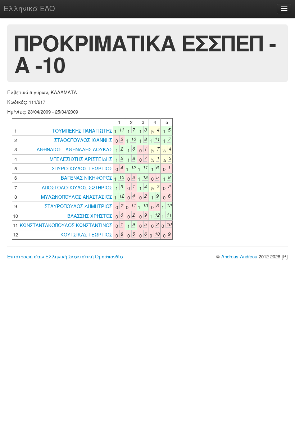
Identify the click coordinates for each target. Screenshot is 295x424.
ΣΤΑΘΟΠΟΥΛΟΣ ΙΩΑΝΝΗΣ (83, 140)
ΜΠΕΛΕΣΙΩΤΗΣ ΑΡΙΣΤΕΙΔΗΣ (81, 159)
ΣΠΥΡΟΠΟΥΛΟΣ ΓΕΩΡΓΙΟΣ (82, 168)
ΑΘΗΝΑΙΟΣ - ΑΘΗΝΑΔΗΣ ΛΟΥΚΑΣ (74, 149)
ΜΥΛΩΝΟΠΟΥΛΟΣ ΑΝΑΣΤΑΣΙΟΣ (76, 196)
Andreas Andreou (239, 256)
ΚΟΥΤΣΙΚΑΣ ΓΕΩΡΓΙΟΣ (86, 234)
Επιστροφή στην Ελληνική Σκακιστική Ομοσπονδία (65, 256)
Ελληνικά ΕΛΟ (29, 8)
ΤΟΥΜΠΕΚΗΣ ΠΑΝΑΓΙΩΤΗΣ (82, 130)
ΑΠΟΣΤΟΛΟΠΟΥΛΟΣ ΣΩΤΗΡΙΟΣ (77, 187)
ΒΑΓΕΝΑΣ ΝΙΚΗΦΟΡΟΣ (86, 177)
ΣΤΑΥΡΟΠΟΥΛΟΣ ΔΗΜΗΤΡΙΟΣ (78, 206)
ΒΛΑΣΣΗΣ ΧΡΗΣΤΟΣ (89, 215)
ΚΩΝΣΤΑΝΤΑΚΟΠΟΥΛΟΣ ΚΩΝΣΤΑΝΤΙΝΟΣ (66, 225)
